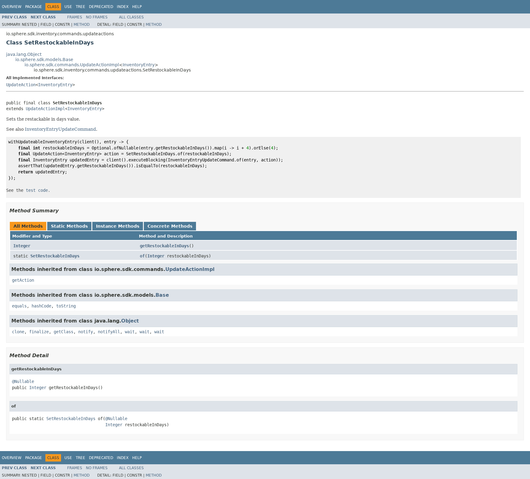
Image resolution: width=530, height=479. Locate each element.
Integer (21, 245)
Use (68, 7)
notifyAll (109, 331)
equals (19, 305)
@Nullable (23, 381)
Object (130, 321)
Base (162, 295)
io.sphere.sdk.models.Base (44, 59)
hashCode (41, 305)
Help (137, 7)
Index (123, 7)
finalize (39, 331)
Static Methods (69, 226)
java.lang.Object (23, 54)
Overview (11, 7)
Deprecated (101, 7)
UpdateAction (21, 84)
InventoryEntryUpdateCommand (60, 129)
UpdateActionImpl (45, 108)
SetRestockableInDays (54, 255)
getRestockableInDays (164, 245)
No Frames (97, 17)
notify (85, 331)
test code (37, 190)
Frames (74, 17)
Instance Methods (117, 226)
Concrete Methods (170, 226)
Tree (80, 7)
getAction (23, 280)
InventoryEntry (139, 64)
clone (18, 331)
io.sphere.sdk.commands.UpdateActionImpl (72, 64)
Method (82, 24)
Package (33, 7)
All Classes (131, 17)
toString (66, 305)
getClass (63, 331)
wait (130, 331)
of (142, 255)
